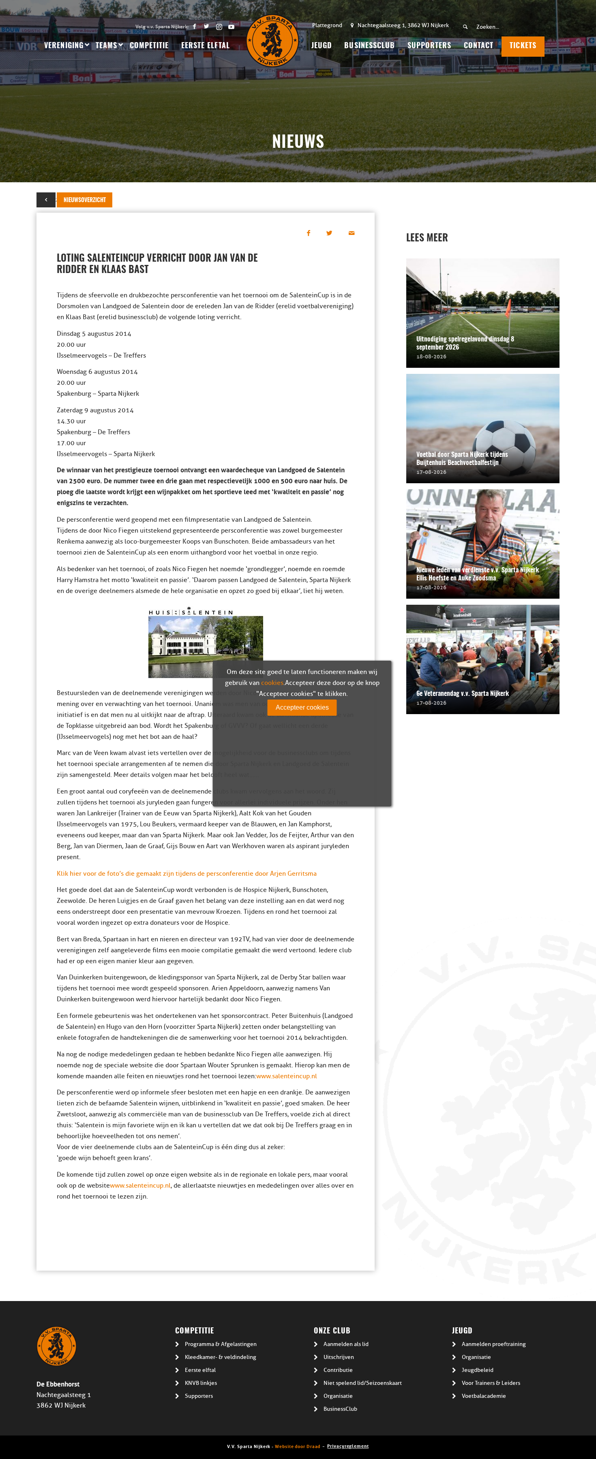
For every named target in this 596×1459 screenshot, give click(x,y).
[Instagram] (219, 26)
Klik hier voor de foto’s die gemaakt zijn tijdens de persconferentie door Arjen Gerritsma (187, 874)
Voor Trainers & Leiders (491, 1383)
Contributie (338, 1370)
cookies (272, 683)
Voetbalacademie (484, 1396)
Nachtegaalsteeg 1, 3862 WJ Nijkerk (403, 25)
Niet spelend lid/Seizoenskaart (363, 1383)
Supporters (199, 1396)
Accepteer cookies (302, 707)
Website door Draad (297, 1445)
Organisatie (338, 1396)
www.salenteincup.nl (286, 1076)
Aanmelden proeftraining (494, 1344)
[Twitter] (206, 26)
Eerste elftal (200, 1370)
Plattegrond (327, 25)
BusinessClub (340, 1409)
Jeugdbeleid (477, 1370)
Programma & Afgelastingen (221, 1344)
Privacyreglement (348, 1445)
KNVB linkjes (201, 1383)
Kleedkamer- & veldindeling (220, 1357)
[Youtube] (231, 26)
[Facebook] (194, 26)
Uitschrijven (339, 1357)
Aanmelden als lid (346, 1344)
